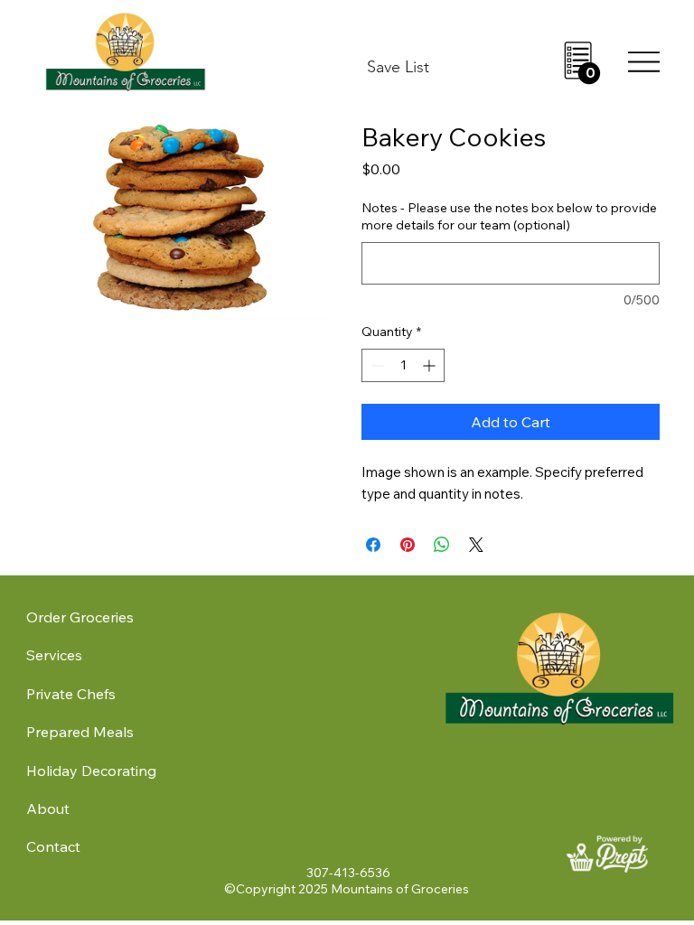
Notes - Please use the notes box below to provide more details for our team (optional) (509, 217)
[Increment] (430, 365)
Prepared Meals (80, 732)
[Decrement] (375, 365)
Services (54, 655)
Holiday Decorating (91, 770)
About (48, 808)
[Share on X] (476, 545)
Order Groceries (80, 617)
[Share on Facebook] (373, 545)
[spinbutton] (403, 365)
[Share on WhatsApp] (442, 545)
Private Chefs (71, 694)
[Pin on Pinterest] (407, 545)
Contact (53, 846)
